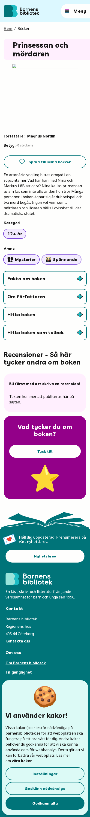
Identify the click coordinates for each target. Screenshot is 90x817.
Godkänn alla (45, 803)
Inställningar (45, 773)
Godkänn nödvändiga (45, 788)
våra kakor (22, 760)
